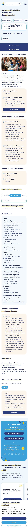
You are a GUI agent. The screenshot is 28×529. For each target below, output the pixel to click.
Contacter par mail (15, 433)
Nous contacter (15, 49)
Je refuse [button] (14, 522)
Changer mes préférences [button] (14, 525)
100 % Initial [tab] (5, 195)
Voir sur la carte (15, 109)
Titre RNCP (5, 38)
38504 (7, 181)
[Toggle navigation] (25, 4)
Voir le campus (12, 500)
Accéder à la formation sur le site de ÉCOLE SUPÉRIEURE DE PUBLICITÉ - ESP (12, 448)
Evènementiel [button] (17, 20)
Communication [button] (6, 20)
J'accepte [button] (14, 518)
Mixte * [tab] (24, 195)
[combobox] (14, 201)
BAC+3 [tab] (5, 387)
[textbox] (14, 201)
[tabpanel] (14, 351)
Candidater (14, 412)
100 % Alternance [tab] (15, 195)
